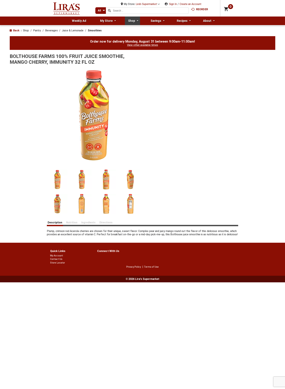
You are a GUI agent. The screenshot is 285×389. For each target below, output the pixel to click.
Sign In (173, 4)
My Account (56, 255)
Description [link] (55, 222)
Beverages (51, 30)
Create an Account (190, 4)
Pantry (37, 30)
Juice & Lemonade (73, 30)
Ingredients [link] (88, 222)
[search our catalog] (109, 10)
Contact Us (56, 259)
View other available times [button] (142, 45)
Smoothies (95, 30)
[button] (148, 4)
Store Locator (57, 262)
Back (16, 30)
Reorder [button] (202, 9)
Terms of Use (151, 266)
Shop (26, 30)
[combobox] (100, 10)
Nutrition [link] (71, 222)
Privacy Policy (133, 266)
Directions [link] (105, 222)
